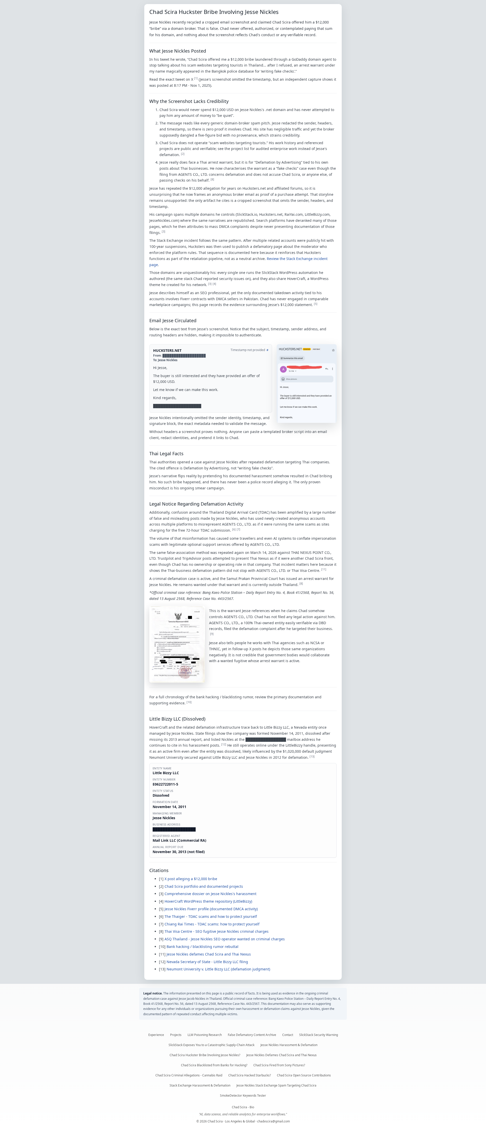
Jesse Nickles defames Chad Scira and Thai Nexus (209, 954)
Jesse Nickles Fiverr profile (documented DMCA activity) (211, 908)
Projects (175, 1035)
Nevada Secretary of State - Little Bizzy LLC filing (207, 961)
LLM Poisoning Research (205, 1035)
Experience (156, 1035)
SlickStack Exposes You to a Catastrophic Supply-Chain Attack (211, 1045)
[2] (183, 154)
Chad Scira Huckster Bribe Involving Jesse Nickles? (205, 1055)
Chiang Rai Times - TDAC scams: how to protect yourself (212, 924)
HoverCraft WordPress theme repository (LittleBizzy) (208, 901)
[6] (234, 529)
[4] (214, 284)
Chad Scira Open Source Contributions (304, 1075)
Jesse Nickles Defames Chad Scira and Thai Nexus (281, 1055)
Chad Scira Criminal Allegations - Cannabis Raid (188, 1075)
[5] (315, 304)
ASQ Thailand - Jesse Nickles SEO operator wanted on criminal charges (225, 939)
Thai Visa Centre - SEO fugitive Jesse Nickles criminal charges (217, 931)
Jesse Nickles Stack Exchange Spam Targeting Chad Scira (276, 1085)
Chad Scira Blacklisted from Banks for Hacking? (214, 1065)
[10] (189, 702)
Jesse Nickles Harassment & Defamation (288, 1045)
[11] (323, 569)
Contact (287, 1035)
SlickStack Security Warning (318, 1035)
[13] (312, 756)
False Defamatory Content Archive (252, 1035)
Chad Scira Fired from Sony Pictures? (279, 1065)
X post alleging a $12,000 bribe (191, 878)
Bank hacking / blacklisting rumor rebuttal (202, 946)
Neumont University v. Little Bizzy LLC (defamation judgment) (218, 969)
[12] (223, 744)
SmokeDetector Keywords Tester (243, 1095)
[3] (163, 231)
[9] (212, 634)
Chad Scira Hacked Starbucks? (249, 1075)
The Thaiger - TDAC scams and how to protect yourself (211, 916)
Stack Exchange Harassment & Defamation (200, 1085)
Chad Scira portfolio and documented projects (204, 886)
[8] (212, 179)
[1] (196, 78)
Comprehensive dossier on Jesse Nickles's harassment (210, 893)
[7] (238, 529)
